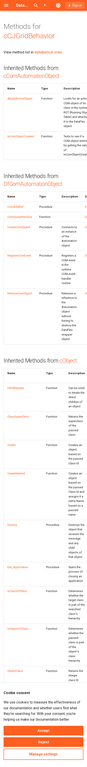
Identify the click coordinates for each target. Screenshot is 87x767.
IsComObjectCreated (20, 136)
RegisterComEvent (19, 255)
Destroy (12, 525)
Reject (43, 742)
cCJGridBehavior (29, 36)
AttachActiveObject (19, 98)
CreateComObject (18, 227)
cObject (68, 360)
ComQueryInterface (19, 217)
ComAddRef (15, 206)
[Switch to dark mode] (58, 5)
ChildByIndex (15, 388)
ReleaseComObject (19, 293)
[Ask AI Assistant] (45, 5)
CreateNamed (16, 473)
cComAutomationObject (31, 76)
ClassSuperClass (18, 416)
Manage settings (43, 754)
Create (11, 445)
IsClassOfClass (17, 591)
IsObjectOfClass (17, 628)
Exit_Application (17, 567)
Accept (43, 731)
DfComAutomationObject (33, 184)
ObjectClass (15, 671)
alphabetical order (48, 52)
